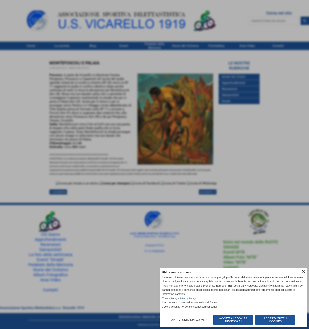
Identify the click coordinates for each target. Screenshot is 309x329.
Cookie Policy (170, 298)
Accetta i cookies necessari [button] (233, 320)
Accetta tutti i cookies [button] (275, 320)
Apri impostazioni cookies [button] (189, 319)
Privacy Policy (188, 298)
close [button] (303, 271)
